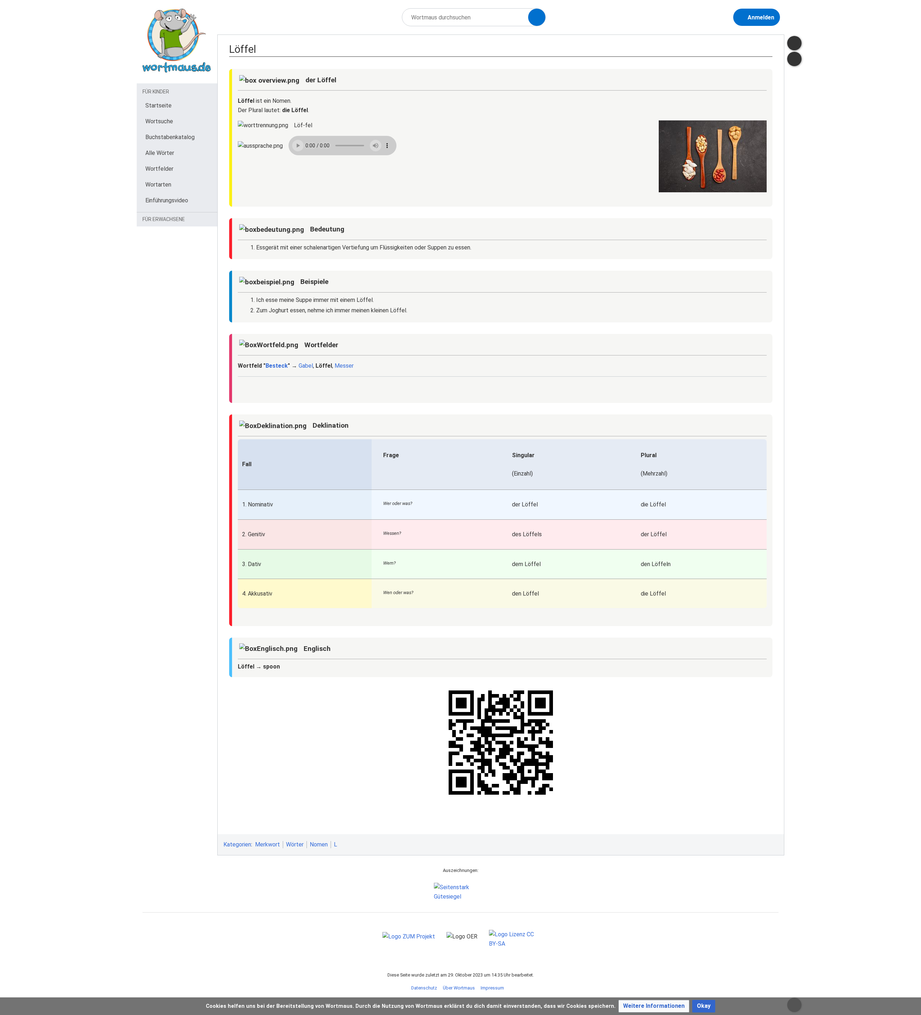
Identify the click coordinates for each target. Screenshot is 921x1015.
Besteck (277, 365)
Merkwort (267, 844)
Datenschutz (424, 988)
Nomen (319, 844)
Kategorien (237, 844)
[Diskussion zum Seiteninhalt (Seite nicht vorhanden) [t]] (794, 43)
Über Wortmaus (459, 988)
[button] (653, 1006)
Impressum (492, 988)
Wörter (295, 844)
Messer (344, 365)
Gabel (306, 365)
